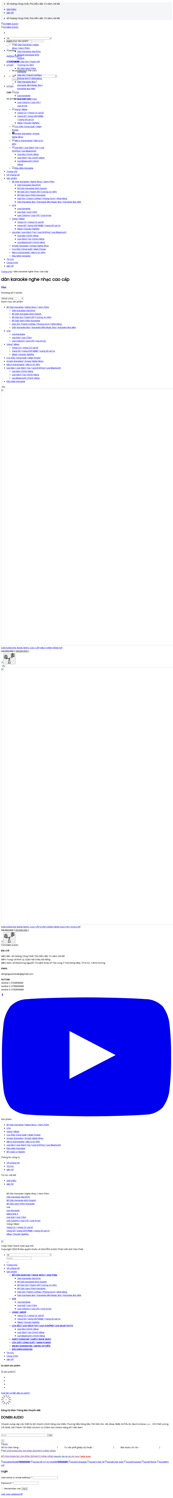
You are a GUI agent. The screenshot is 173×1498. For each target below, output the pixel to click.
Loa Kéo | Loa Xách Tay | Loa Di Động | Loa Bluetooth (39, 232)
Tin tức (10, 259)
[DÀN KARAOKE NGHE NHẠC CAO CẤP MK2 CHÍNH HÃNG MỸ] (2, 662)
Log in (24, 1489)
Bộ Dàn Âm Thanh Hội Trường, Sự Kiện (37, 191)
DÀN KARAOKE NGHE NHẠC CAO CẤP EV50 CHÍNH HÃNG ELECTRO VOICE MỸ (41, 926)
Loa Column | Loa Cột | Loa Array (34, 215)
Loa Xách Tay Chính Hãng (30, 157)
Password (7, 1483)
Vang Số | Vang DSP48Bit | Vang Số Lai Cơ (39, 225)
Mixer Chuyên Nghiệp (28, 122)
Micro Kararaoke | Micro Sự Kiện (28, 252)
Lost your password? (12, 1494)
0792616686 (146, 1447)
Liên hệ (10, 12)
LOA (17, 92)
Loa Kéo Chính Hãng (28, 154)
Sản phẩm (11, 178)
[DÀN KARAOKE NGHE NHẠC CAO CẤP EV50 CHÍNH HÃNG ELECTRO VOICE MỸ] (2, 941)
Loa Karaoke (23, 95)
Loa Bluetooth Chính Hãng (31, 242)
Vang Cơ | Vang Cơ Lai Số (30, 112)
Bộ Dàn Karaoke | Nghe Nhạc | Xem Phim (33, 181)
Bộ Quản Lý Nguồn (15, 1151)
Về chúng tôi (13, 174)
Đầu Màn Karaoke (24, 168)
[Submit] (7, 45)
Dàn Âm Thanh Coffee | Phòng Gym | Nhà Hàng (42, 198)
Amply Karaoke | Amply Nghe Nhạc (30, 245)
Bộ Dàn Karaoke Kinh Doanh (32, 188)
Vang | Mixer (21, 109)
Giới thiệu (11, 9)
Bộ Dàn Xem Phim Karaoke (31, 195)
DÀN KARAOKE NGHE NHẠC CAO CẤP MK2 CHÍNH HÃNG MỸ (31, 647)
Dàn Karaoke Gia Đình (29, 51)
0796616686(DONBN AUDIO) (36, 1447)
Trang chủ (11, 171)
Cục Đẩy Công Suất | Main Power (29, 249)
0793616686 (100, 1447)
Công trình (12, 262)
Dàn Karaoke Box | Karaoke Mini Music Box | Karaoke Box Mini (30, 85)
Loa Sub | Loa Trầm (27, 99)
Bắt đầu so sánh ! (21, 1393)
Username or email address (16, 1477)
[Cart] (10, 65)
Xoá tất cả (6, 1393)
